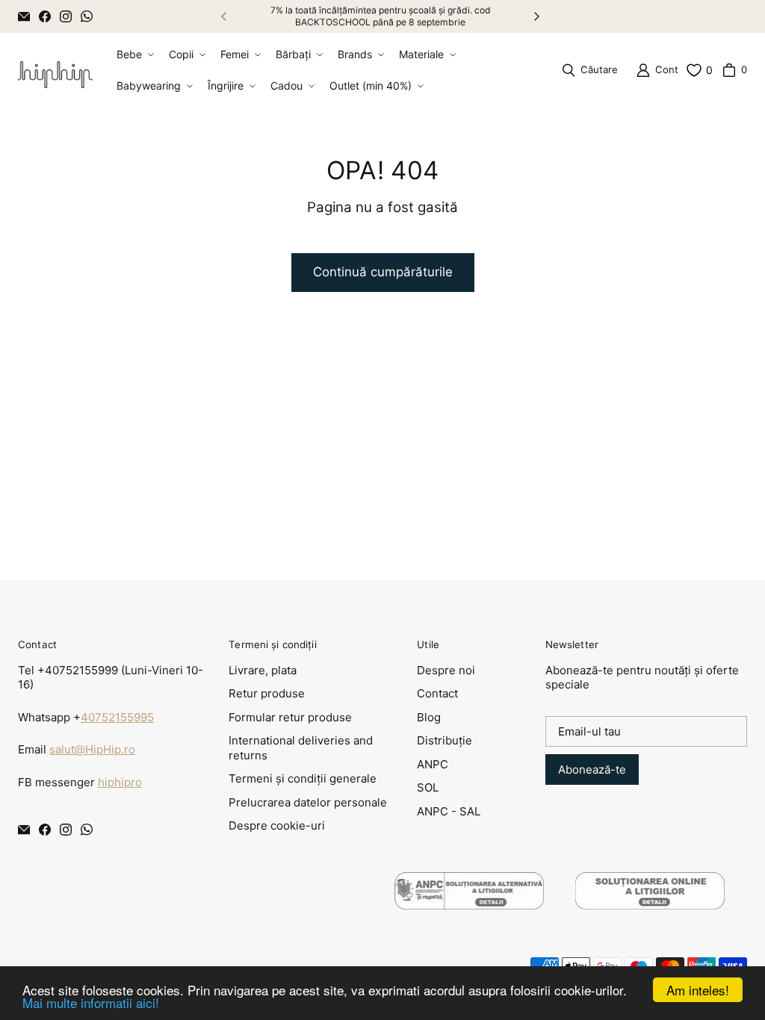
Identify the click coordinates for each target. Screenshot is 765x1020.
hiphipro (120, 782)
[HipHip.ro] (55, 70)
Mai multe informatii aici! (90, 1002)
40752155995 (117, 717)
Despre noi (446, 670)
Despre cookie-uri (277, 825)
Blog (429, 717)
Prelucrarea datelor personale (308, 802)
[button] (134, 54)
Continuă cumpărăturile (383, 271)
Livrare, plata (263, 670)
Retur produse (267, 693)
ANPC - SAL (448, 811)
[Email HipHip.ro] (23, 16)
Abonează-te (592, 769)
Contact (437, 693)
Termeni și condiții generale (303, 778)
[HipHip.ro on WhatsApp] (86, 16)
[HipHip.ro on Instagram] (65, 16)
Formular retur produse (290, 717)
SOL (428, 787)
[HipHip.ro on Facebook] (44, 16)
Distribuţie (444, 740)
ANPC (432, 764)
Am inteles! (697, 989)
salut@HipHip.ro (92, 749)
